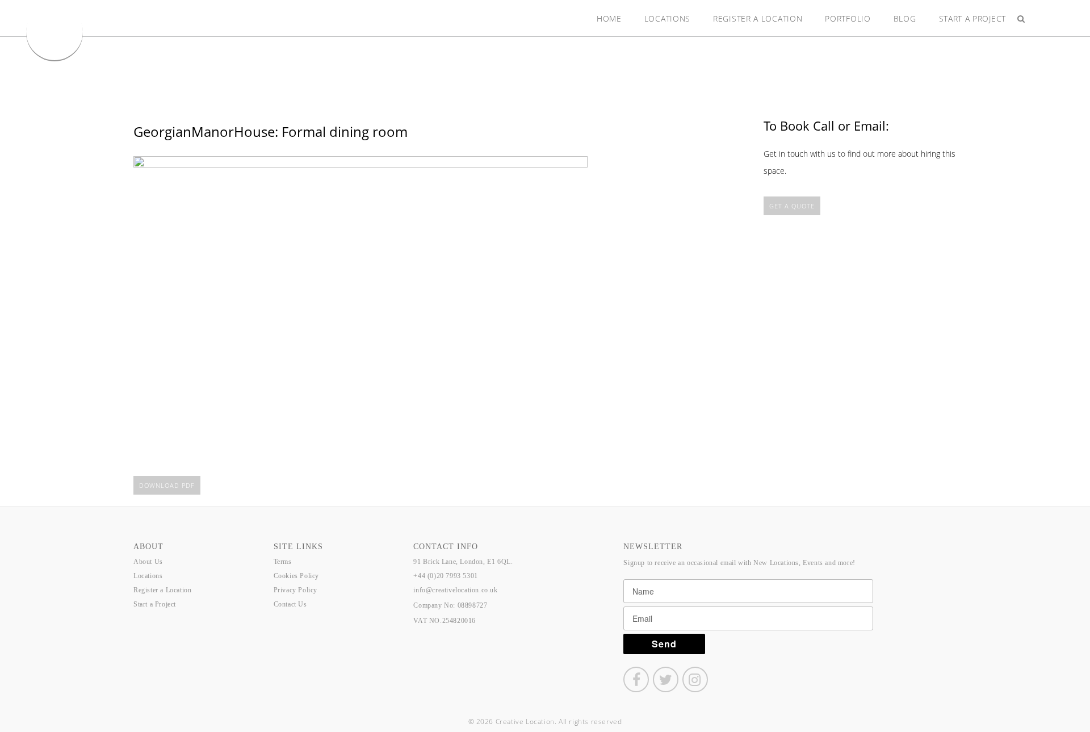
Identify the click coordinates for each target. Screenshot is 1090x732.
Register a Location (757, 18)
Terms (283, 562)
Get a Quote (792, 206)
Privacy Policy (295, 590)
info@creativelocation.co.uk (455, 590)
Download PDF (167, 485)
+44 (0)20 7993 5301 (445, 576)
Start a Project (973, 18)
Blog (905, 18)
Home (609, 18)
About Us (148, 562)
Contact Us (290, 604)
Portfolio (847, 18)
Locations (667, 18)
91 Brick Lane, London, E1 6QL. (463, 562)
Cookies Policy (296, 576)
